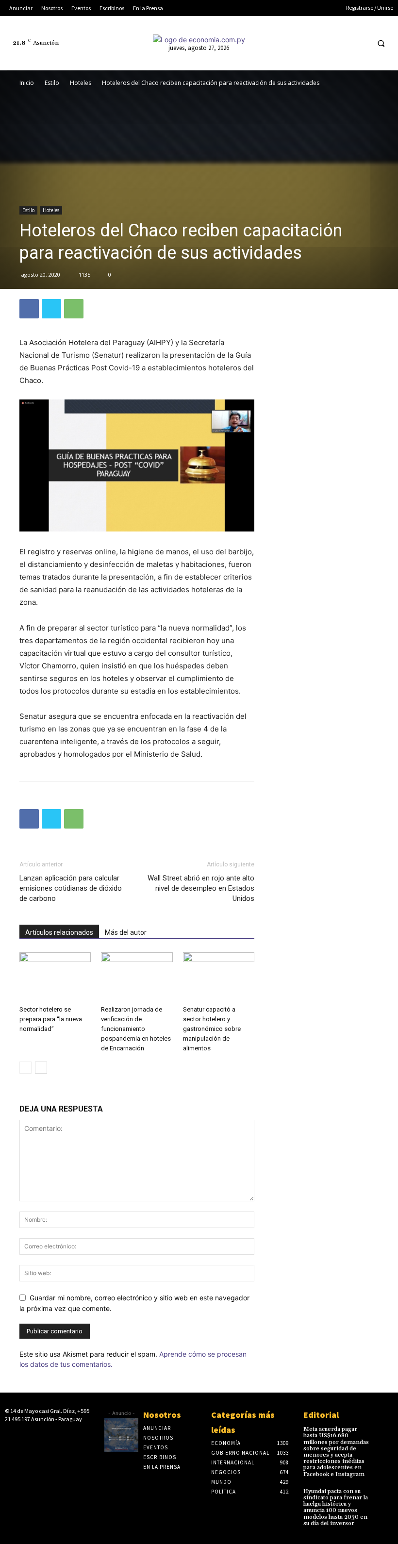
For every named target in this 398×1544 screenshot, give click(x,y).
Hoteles (80, 83)
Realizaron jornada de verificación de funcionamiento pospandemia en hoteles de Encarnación (136, 1029)
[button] (381, 43)
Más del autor (126, 932)
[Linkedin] (324, 43)
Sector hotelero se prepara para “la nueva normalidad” (50, 1019)
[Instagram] (306, 43)
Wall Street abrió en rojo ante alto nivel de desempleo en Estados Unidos (201, 888)
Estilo (52, 83)
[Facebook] (287, 43)
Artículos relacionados (59, 932)
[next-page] (41, 1068)
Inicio (26, 83)
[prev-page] (25, 1068)
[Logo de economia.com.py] (198, 39)
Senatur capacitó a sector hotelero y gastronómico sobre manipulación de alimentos (212, 1029)
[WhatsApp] (73, 308)
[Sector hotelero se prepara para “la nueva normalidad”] (55, 976)
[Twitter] (341, 43)
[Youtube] (359, 43)
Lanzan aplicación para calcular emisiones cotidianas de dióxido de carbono (70, 888)
